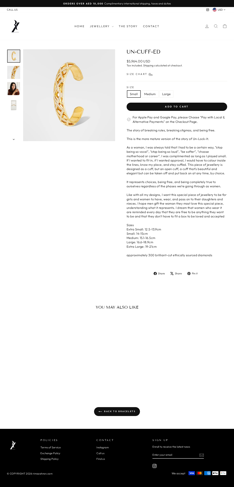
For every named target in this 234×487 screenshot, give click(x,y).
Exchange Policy (50, 453)
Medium (150, 94)
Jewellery (100, 26)
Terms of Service (50, 447)
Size (130, 87)
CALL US (12, 9)
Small (134, 94)
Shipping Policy (49, 458)
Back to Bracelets (119, 411)
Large (166, 94)
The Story (128, 26)
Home (80, 26)
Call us (100, 453)
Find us (100, 458)
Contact (151, 26)
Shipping (148, 65)
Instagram (102, 447)
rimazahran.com (43, 473)
